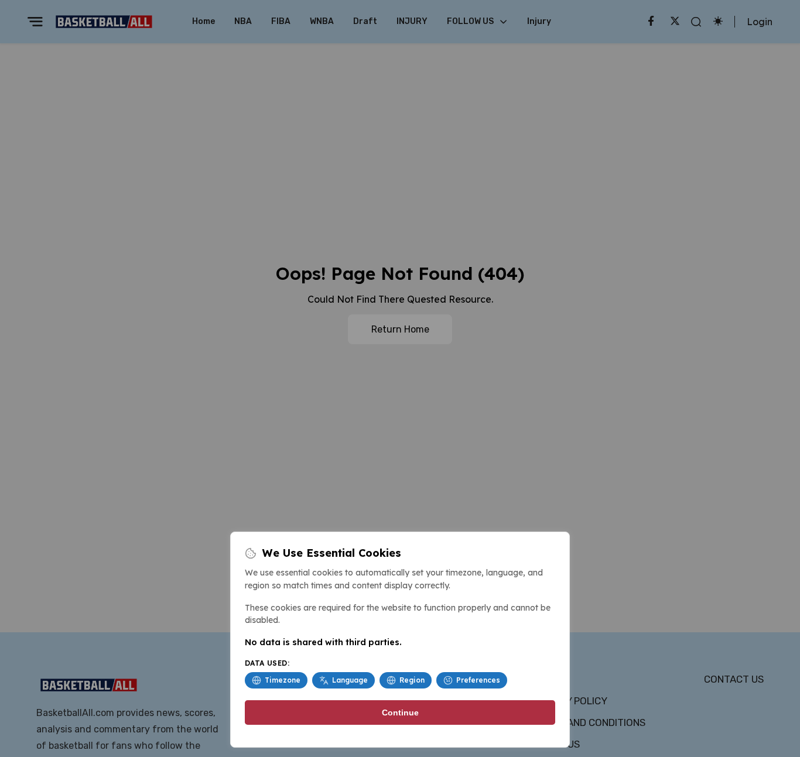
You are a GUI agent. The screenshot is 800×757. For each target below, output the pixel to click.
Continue (400, 712)
